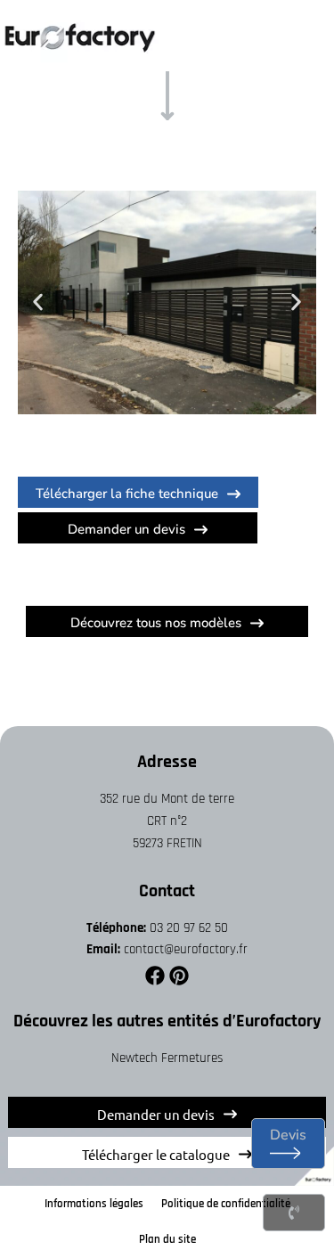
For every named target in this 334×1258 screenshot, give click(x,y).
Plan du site (167, 1239)
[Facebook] (155, 975)
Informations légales (94, 1204)
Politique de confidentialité (225, 1204)
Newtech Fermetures (167, 1058)
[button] (38, 302)
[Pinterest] (179, 975)
